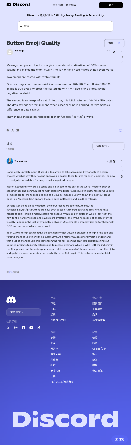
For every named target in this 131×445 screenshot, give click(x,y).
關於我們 (97, 303)
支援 (53, 338)
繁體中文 (15, 312)
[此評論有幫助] (121, 161)
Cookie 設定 (99, 349)
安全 (53, 343)
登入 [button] (111, 5)
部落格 (54, 349)
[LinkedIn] (17, 130)
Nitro (53, 309)
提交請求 (71, 5)
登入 (11, 272)
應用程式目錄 (58, 320)
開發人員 (55, 371)
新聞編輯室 (98, 320)
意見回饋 (55, 354)
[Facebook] (8, 130)
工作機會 (97, 309)
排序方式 (101, 146)
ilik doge (19, 51)
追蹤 (110, 43)
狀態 (53, 314)
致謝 (94, 360)
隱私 (94, 343)
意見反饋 (58, 5)
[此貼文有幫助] (121, 52)
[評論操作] (121, 176)
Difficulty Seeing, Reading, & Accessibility (79, 15)
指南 (94, 354)
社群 (53, 365)
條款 (94, 338)
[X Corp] (12, 130)
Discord (31, 15)
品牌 (94, 314)
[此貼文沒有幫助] (121, 62)
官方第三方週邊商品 (61, 382)
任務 (53, 376)
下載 (53, 303)
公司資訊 (97, 371)
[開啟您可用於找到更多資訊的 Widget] (119, 439)
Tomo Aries (21, 161)
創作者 (54, 360)
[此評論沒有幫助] (121, 171)
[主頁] (18, 5)
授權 (94, 365)
